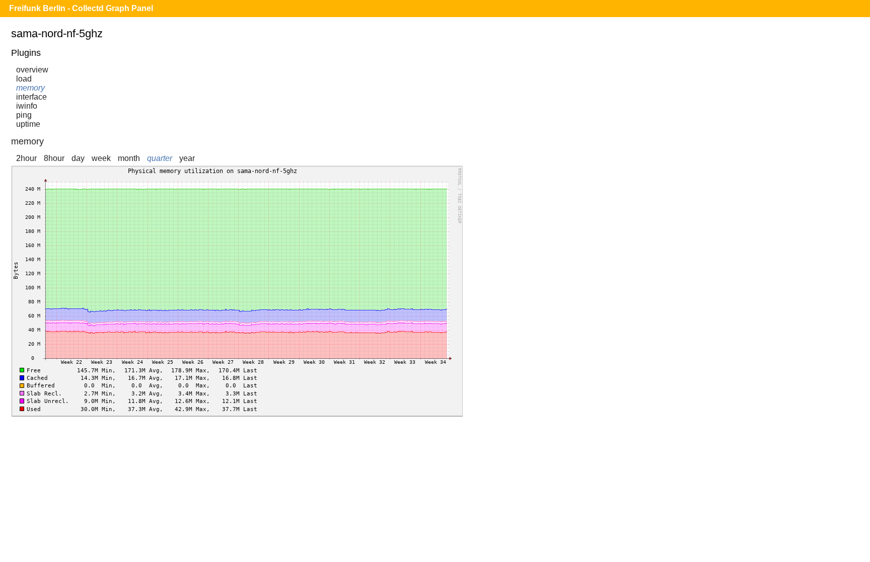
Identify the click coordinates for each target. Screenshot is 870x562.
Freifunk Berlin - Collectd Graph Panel (81, 8)
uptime (28, 124)
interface (31, 97)
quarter (159, 158)
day (78, 158)
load (24, 78)
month (129, 158)
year (187, 158)
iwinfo (26, 106)
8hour (54, 158)
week (101, 158)
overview (32, 69)
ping (24, 115)
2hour (26, 158)
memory (30, 88)
